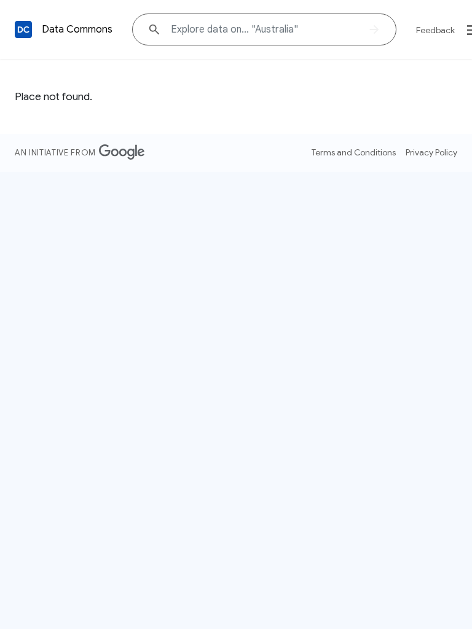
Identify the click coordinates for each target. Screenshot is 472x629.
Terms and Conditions (354, 152)
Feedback (435, 30)
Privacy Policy (431, 152)
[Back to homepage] (23, 29)
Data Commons (77, 29)
